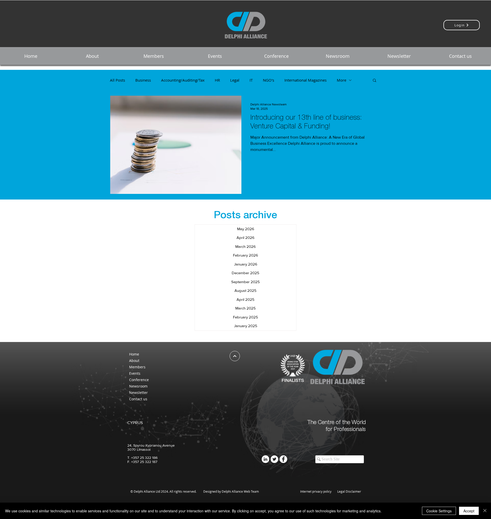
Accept (468, 510)
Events (134, 373)
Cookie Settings (439, 510)
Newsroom (138, 386)
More (341, 80)
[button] (92, 56)
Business (143, 80)
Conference (139, 379)
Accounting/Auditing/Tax (183, 80)
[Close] (485, 511)
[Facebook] (283, 459)
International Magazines (305, 80)
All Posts (117, 80)
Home (134, 354)
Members (137, 367)
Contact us (138, 398)
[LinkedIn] (265, 459)
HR (217, 80)
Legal (234, 80)
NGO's (268, 80)
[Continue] (235, 356)
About (134, 360)
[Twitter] (274, 459)
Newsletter (138, 392)
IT (251, 80)
